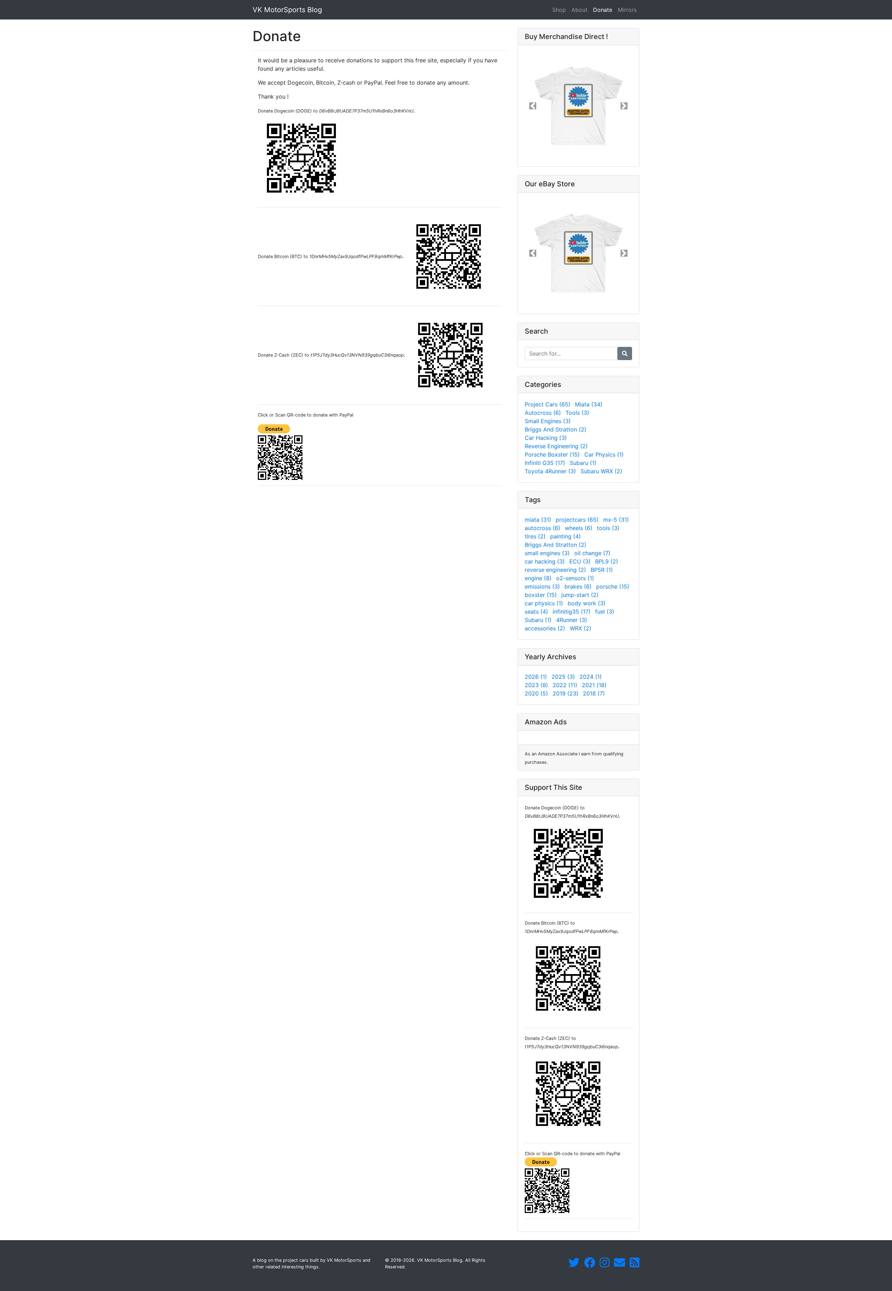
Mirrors (627, 9)
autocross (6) (542, 527)
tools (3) (608, 527)
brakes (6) (578, 586)
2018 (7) (594, 693)
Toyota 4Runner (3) (550, 471)
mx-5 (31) (616, 519)
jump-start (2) (580, 594)
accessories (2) (545, 628)
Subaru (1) (583, 462)
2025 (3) (563, 676)
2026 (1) (536, 676)
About (579, 9)
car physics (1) (544, 603)
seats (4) (536, 611)
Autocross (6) (543, 412)
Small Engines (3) (548, 421)
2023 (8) (536, 685)
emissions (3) (542, 586)
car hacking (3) (545, 561)
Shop (559, 9)
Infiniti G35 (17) (545, 462)
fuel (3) (604, 611)
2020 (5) (536, 693)
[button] (533, 106)
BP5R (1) (602, 569)
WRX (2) (580, 628)
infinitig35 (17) (572, 611)
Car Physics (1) (604, 454)
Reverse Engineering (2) (556, 446)
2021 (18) (594, 685)
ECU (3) (580, 561)
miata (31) (538, 519)
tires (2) (535, 536)
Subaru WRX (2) (601, 471)
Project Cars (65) (547, 404)
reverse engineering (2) (555, 569)
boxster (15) (541, 594)
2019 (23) (565, 693)
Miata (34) (588, 404)
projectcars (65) (577, 519)
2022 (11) (565, 685)
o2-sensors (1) (575, 578)
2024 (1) (590, 676)
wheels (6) (578, 527)
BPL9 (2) (606, 561)
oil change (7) (592, 553)
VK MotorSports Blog (287, 10)
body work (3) (587, 603)
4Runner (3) (571, 619)
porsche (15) (612, 586)
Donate (604, 9)
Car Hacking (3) (546, 437)
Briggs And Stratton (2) (555, 429)
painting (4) (565, 536)
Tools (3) (577, 412)
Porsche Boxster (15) (552, 454)
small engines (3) (547, 553)
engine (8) (538, 578)
